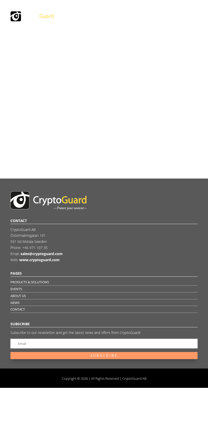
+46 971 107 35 (35, 247)
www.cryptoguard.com (39, 259)
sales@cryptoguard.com (42, 253)
